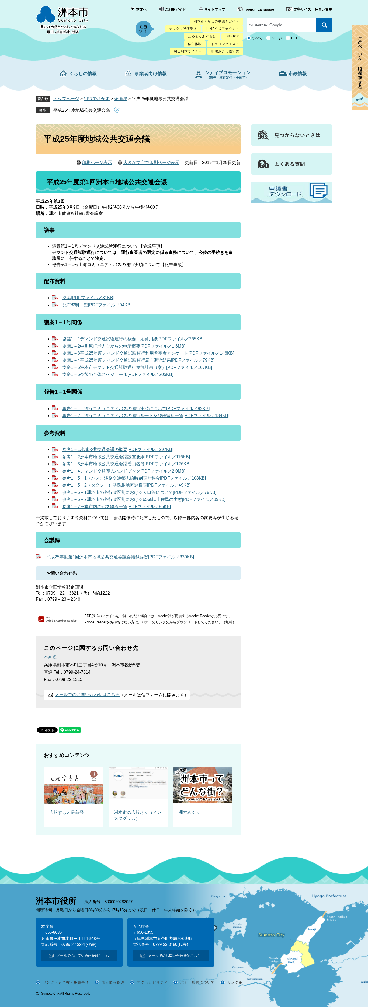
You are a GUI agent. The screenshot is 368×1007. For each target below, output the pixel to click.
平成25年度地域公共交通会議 (81, 110)
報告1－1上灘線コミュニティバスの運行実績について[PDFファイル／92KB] (136, 408)
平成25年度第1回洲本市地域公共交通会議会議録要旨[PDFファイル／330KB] (120, 557)
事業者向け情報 (151, 73)
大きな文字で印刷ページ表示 (151, 162)
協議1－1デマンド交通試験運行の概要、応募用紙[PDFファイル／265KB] (132, 339)
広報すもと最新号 (66, 812)
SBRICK (232, 36)
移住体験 (195, 44)
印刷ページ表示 (97, 162)
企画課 (120, 98)
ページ (277, 38)
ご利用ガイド (175, 9)
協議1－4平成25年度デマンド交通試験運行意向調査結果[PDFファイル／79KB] (138, 360)
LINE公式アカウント (222, 29)
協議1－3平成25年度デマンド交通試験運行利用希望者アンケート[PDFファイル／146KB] (148, 353)
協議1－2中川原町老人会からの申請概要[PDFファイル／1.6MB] (123, 346)
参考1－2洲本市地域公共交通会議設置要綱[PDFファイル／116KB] (126, 456)
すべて (257, 38)
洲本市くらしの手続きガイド (216, 21)
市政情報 (298, 73)
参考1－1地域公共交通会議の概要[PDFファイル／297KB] (117, 449)
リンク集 (235, 982)
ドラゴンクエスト (225, 44)
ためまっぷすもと (202, 36)
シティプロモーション (228, 74)
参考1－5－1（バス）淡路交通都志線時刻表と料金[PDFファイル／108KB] (134, 478)
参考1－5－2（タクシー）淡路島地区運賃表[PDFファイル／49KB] (126, 485)
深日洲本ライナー (188, 51)
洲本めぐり (189, 812)
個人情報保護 (113, 982)
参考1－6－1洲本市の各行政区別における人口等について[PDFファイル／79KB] (139, 492)
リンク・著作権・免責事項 (66, 982)
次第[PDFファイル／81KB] (88, 297)
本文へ (141, 9)
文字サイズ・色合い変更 (313, 9)
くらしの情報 (83, 73)
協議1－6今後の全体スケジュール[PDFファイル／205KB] (117, 374)
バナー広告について (197, 982)
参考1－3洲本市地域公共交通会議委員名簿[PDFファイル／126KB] (126, 463)
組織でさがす (97, 98)
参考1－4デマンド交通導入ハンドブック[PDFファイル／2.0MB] (123, 471)
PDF (294, 38)
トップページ (66, 98)
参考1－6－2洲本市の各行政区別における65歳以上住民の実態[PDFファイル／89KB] (143, 499)
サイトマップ (214, 9)
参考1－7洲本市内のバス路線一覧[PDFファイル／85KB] (116, 506)
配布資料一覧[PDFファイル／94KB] (96, 305)
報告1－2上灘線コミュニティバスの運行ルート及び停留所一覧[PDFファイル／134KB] (145, 415)
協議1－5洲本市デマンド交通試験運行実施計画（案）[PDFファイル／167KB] (137, 367)
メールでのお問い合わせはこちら (87, 694)
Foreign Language (259, 9)
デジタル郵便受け (183, 29)
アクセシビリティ (152, 982)
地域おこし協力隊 (225, 51)
